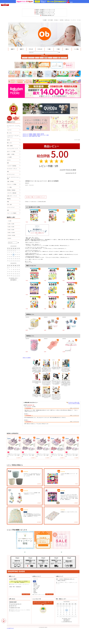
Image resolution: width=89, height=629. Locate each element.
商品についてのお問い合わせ (31, 201)
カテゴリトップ (25, 133)
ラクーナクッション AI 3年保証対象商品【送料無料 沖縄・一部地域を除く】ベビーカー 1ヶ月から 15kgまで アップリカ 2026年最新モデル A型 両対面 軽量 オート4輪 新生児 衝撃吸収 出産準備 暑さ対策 (36, 370)
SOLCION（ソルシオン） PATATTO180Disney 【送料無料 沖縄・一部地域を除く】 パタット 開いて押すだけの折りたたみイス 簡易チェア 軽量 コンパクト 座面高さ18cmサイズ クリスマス (46, 370)
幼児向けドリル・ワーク (41, 135)
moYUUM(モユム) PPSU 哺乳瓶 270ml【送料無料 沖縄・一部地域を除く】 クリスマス (56, 368)
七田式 (47, 135)
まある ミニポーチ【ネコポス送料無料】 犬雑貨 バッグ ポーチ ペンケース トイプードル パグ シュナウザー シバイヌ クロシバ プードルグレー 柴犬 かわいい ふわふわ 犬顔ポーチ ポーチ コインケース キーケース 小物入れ (56, 397)
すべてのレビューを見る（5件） (74, 402)
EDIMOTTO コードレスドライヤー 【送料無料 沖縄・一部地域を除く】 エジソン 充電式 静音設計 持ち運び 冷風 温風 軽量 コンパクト (46, 396)
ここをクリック (10, 628)
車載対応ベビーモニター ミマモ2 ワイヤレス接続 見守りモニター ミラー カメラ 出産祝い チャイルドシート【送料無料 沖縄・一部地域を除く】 (56, 382)
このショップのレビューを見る (74, 403)
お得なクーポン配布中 (27, 357)
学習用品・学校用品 (32, 133)
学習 (36, 136)
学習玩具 (38, 133)
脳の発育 (42, 133)
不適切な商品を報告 (42, 201)
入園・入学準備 (32, 136)
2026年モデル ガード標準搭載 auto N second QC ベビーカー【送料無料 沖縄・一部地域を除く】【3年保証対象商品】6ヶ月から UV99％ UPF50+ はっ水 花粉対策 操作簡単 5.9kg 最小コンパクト (66, 383)
